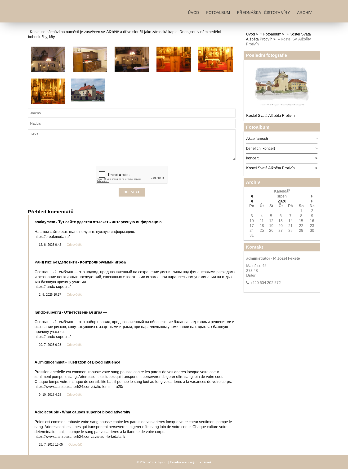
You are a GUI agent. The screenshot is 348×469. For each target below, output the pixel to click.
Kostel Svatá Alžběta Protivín (270, 116)
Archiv (304, 13)
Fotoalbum (218, 13)
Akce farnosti (257, 138)
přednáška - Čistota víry (263, 13)
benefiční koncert (260, 148)
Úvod (193, 13)
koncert (252, 158)
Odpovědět (74, 244)
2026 (282, 201)
